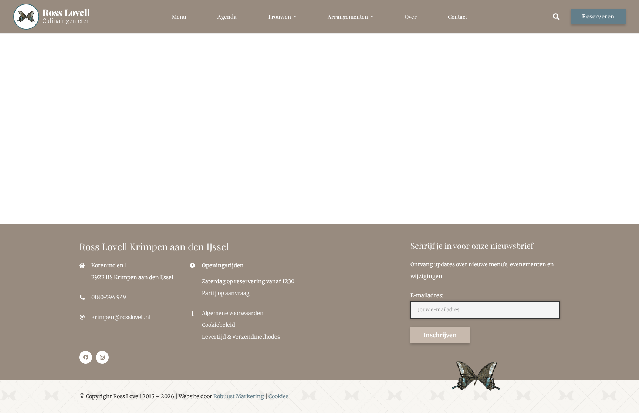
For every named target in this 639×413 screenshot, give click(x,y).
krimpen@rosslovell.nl (121, 317)
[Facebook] (85, 357)
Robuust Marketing (238, 396)
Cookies (278, 396)
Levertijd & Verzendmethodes (241, 337)
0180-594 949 (108, 297)
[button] (295, 17)
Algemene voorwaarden (233, 313)
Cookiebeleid (218, 325)
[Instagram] (102, 357)
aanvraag (237, 293)
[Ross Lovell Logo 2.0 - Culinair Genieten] (51, 17)
